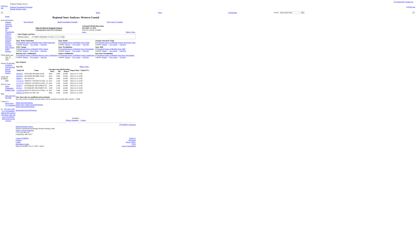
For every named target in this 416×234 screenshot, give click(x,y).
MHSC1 (19, 78)
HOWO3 (19, 74)
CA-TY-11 (20, 81)
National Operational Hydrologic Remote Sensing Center (21, 8)
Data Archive (9, 47)
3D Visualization (9, 31)
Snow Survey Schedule (115, 22)
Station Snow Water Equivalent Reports (29, 105)
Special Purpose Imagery (8, 71)
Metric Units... (131, 32)
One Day (44, 45)
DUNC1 (19, 86)
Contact (83, 120)
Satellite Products (8, 43)
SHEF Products (8, 50)
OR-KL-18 (20, 93)
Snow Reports (28, 22)
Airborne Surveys (8, 35)
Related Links (10, 90)
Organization (232, 13)
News (160, 13)
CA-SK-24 (20, 90)
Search (276, 12)
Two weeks (34, 45)
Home (98, 13)
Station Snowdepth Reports (25, 107)
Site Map (8, 98)
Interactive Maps (8, 27)
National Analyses (8, 23)
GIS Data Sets (10, 67)
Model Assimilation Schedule (68, 22)
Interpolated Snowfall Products (26, 110)
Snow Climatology (9, 87)
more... (84, 32)
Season (25, 45)
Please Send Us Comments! (10, 104)
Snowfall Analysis (8, 39)
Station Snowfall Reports (24, 103)
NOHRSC (8, 65)
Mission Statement (72, 120)
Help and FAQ (10, 96)
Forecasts (8, 45)
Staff (6, 81)
